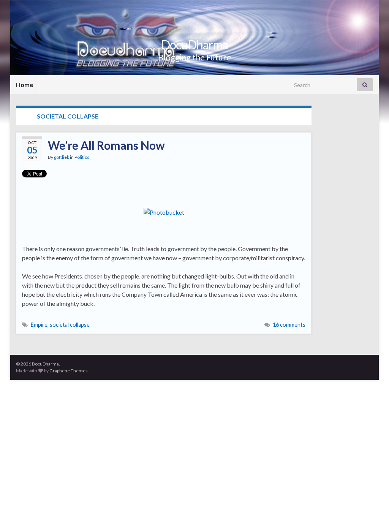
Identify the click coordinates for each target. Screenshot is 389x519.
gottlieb (61, 157)
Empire (39, 324)
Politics (81, 157)
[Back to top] (371, 501)
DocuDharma (194, 44)
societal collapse (70, 324)
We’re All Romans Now (106, 145)
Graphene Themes (68, 370)
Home (24, 84)
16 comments (289, 324)
